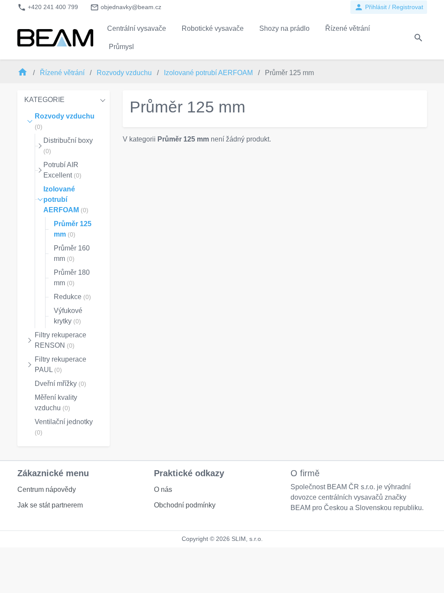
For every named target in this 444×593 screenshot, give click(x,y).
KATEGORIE (44, 99)
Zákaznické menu (53, 473)
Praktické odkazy (189, 473)
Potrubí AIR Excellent (62, 170)
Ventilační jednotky (64, 427)
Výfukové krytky (68, 316)
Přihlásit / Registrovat (388, 7)
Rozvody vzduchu (125, 72)
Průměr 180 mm (72, 278)
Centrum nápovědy (46, 489)
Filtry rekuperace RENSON (60, 340)
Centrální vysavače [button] (136, 28)
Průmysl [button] (121, 46)
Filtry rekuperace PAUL (60, 364)
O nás (163, 489)
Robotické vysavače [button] (213, 28)
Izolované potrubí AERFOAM (209, 72)
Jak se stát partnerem (50, 505)
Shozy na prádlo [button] (284, 28)
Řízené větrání (63, 72)
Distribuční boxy (68, 146)
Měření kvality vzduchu (56, 403)
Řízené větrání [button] (347, 28)
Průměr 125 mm (72, 229)
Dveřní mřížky (60, 383)
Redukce (72, 296)
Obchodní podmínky (184, 505)
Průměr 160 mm (72, 253)
